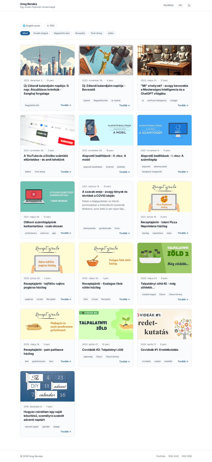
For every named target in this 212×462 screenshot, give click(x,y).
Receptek (80, 33)
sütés (111, 33)
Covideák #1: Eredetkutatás (159, 349)
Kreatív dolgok (40, 33)
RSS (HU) (174, 456)
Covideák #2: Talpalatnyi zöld (102, 349)
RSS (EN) (187, 456)
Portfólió (169, 5)
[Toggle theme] (189, 5)
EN (180, 5)
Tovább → (66, 105)
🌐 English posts (31, 25)
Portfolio (161, 456)
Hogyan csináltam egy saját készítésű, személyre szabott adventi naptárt (44, 415)
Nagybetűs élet (61, 33)
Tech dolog (96, 33)
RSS (52, 25)
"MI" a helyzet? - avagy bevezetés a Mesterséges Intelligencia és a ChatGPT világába (164, 89)
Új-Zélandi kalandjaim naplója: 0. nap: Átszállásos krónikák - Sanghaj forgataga (46, 89)
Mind (25, 33)
